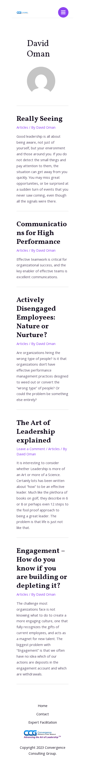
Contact (42, 714)
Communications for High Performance (42, 233)
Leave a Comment (31, 448)
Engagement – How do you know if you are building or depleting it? (42, 568)
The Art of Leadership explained (36, 432)
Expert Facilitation (42, 722)
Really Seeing (40, 119)
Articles (22, 127)
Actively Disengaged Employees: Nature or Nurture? (36, 317)
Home (42, 705)
